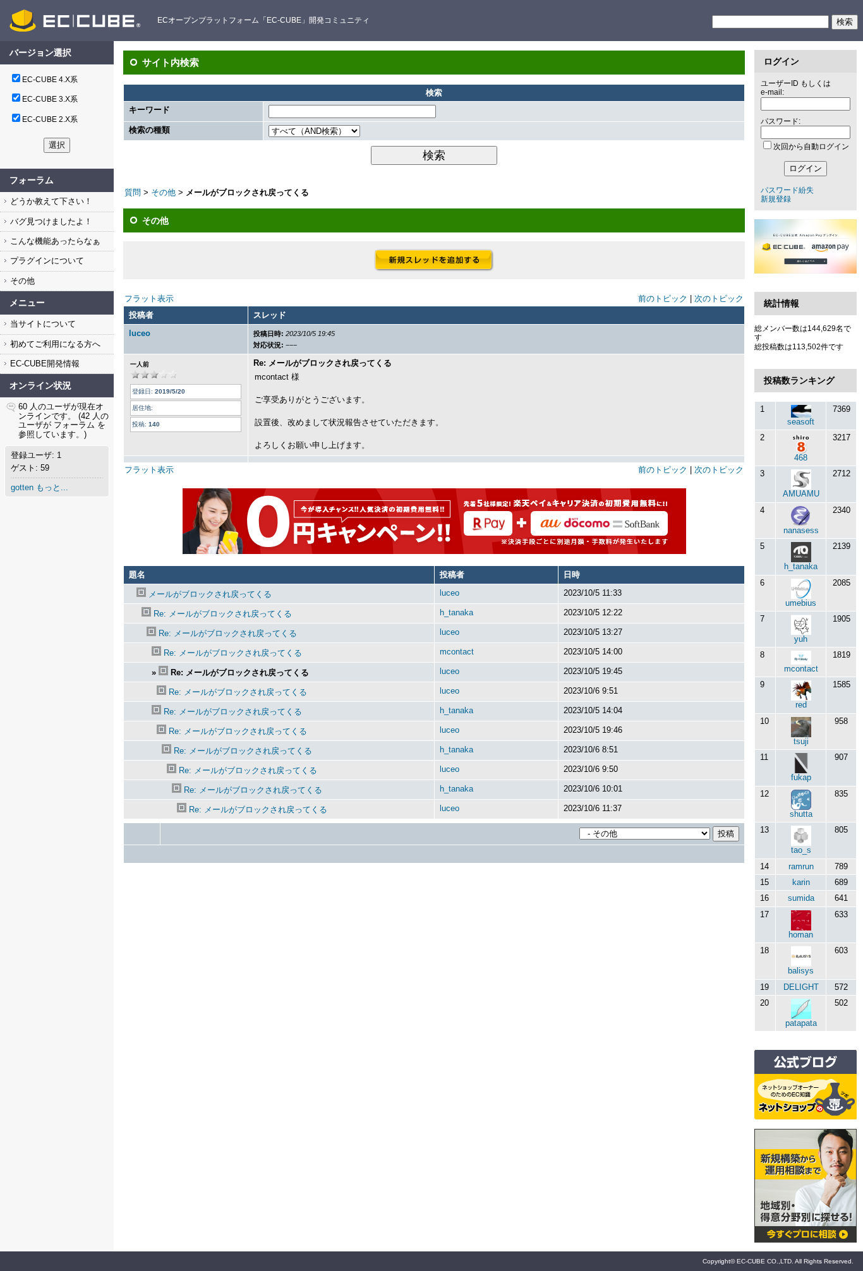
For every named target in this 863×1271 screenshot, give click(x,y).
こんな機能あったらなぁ (54, 241)
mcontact (457, 651)
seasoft (800, 421)
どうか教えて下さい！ (50, 201)
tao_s (801, 850)
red (801, 704)
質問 (132, 192)
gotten (22, 487)
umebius (800, 603)
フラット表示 (149, 298)
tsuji (801, 741)
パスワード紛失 (787, 190)
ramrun (801, 866)
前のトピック (662, 298)
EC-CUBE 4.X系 (50, 79)
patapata (801, 1023)
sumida (801, 898)
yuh (800, 639)
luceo (139, 333)
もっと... (52, 487)
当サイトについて (42, 323)
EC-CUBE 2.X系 (50, 119)
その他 (21, 281)
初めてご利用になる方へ (54, 344)
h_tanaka (456, 612)
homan (800, 934)
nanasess (801, 530)
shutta (801, 814)
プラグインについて (46, 260)
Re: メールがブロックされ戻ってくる (223, 613)
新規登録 (776, 199)
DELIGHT (801, 987)
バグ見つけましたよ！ (50, 221)
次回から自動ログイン (811, 146)
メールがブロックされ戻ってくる (210, 594)
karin (801, 882)
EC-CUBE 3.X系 (50, 99)
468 (800, 457)
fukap (801, 777)
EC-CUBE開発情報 (44, 363)
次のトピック (719, 298)
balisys (801, 970)
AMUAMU (801, 493)
